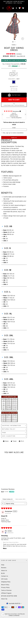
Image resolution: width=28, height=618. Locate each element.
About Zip (4, 599)
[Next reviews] (25, 114)
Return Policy (5, 584)
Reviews (3, 567)
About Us (4, 570)
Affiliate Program (6, 593)
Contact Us (4, 576)
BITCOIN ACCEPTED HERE (9, 596)
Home (13, 44)
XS (12, 74)
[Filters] (2, 503)
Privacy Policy (5, 587)
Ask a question (8, 436)
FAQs (4, 432)
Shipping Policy (5, 582)
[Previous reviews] (2, 114)
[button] (10, 54)
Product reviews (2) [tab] (8, 499)
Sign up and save (8, 560)
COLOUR (14, 79)
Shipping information (11, 425)
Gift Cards (4, 579)
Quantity (14, 86)
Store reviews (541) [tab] (20, 499)
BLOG (3, 573)
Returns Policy (9, 429)
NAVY (13, 82)
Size (14, 71)
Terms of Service (6, 590)
